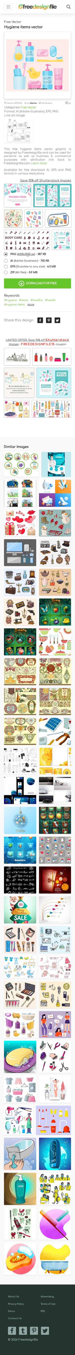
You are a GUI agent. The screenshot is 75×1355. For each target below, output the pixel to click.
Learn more (39, 163)
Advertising (47, 1296)
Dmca (11, 1311)
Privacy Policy (16, 1304)
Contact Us (15, 1318)
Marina (33, 103)
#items (23, 300)
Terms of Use (48, 1304)
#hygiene (10, 300)
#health (50, 300)
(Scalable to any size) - (33, 266)
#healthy (37, 300)
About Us (13, 1296)
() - (28, 254)
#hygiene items (14, 304)
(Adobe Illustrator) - (29, 260)
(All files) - (23, 272)
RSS (43, 1311)
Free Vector (28, 107)
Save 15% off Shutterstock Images (45, 180)
